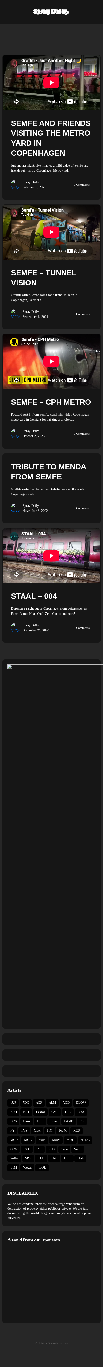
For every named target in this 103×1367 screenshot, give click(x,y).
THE (41, 1158)
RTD (51, 1149)
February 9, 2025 (34, 187)
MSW (56, 1140)
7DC (26, 1102)
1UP (13, 1102)
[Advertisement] (47, 1282)
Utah (80, 1158)
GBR (37, 1130)
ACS (39, 1102)
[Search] (94, 12)
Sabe (64, 1149)
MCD (13, 1140)
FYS (24, 1130)
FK (82, 1121)
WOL (42, 1167)
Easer (26, 1121)
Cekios (40, 1112)
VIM (13, 1167)
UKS (67, 1158)
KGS (76, 1130)
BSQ (13, 1112)
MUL (70, 1140)
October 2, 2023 (34, 436)
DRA (81, 1112)
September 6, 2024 (35, 316)
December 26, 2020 (36, 630)
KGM (63, 1130)
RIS (39, 1149)
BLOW (81, 1102)
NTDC (84, 1140)
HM (49, 1130)
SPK (28, 1158)
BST (26, 1112)
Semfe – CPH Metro (51, 402)
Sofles (14, 1158)
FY (12, 1130)
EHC (40, 1121)
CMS (55, 1112)
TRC (54, 1158)
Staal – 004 (34, 596)
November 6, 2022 (35, 511)
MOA (28, 1140)
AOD (66, 1102)
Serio (77, 1149)
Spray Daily (31, 182)
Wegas (27, 1167)
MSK (42, 1140)
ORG (13, 1149)
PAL (27, 1149)
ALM (52, 1102)
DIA (68, 1112)
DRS (13, 1121)
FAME (68, 1121)
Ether (53, 1121)
